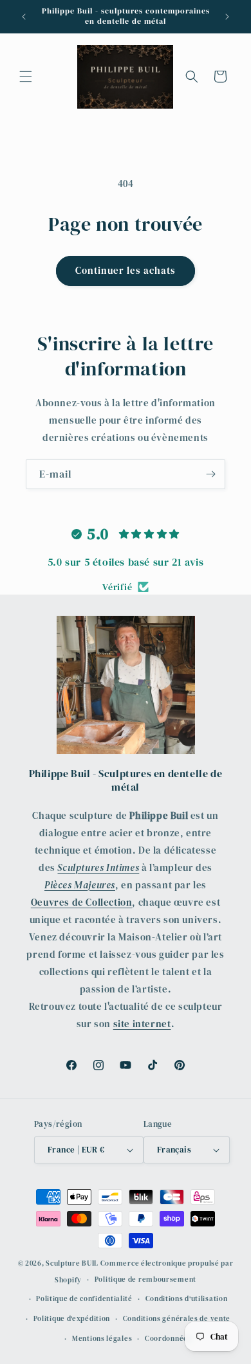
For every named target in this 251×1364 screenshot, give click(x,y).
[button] (26, 76)
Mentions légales (102, 1338)
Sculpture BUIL (72, 1263)
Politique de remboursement (145, 1279)
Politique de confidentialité (84, 1299)
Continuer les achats (125, 270)
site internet (142, 1023)
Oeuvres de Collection (82, 902)
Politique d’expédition (71, 1319)
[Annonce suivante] (227, 17)
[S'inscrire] (210, 474)
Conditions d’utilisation (186, 1299)
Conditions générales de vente (176, 1319)
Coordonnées (168, 1338)
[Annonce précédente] (24, 17)
